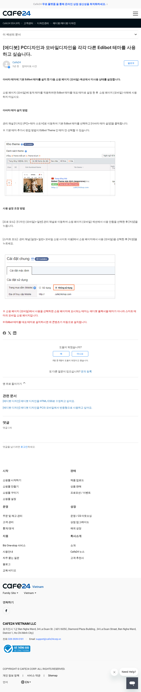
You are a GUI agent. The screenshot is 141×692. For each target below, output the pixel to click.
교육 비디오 (9, 570)
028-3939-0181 (16, 639)
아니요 (80, 354)
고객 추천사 (77, 557)
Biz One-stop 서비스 (14, 545)
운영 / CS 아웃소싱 (81, 515)
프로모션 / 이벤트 (80, 492)
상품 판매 (75, 486)
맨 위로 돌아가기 (12, 383)
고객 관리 (8, 522)
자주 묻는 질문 (11, 557)
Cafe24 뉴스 (77, 551)
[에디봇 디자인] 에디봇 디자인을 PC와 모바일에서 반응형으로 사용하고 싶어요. (47, 407)
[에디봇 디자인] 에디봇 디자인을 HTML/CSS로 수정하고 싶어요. (39, 401)
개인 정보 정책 (11, 675)
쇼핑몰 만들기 (11, 486)
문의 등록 (86, 371)
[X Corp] (9, 333)
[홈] (16, 14)
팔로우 (131, 63)
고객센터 (28, 23)
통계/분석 (8, 528)
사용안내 (8, 551)
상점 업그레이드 (79, 522)
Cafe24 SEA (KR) (11, 23)
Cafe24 (16, 62)
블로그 (6, 564)
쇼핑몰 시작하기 (12, 480)
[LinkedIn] (14, 333)
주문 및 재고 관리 (12, 515)
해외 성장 (75, 528)
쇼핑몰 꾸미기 (11, 492)
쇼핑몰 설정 (9, 498)
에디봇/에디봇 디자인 (64, 23)
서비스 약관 (33, 675)
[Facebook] (4, 333)
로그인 (24, 446)
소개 (73, 545)
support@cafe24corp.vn (48, 639)
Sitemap (52, 675)
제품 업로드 (77, 480)
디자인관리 (43, 23)
